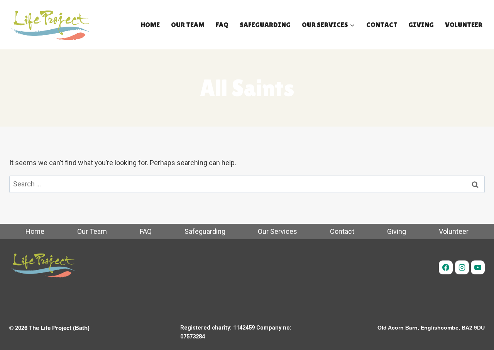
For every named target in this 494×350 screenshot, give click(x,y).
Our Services (277, 231)
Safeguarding (265, 24)
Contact (382, 24)
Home (150, 24)
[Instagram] (462, 267)
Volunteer (463, 24)
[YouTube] (478, 267)
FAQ (222, 24)
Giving (421, 24)
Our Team (188, 24)
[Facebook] (446, 267)
